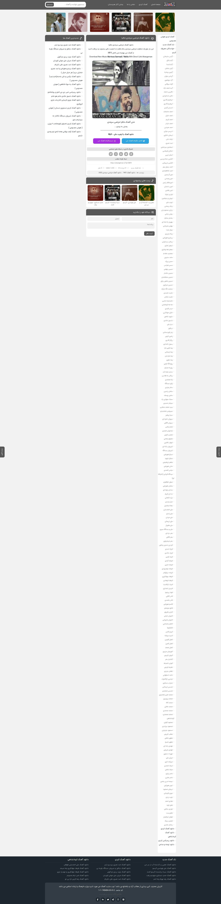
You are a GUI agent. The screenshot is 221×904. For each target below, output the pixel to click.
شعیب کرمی (168, 435)
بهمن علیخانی (168, 226)
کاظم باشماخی (168, 624)
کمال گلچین (169, 640)
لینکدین (121, 154)
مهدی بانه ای (168, 746)
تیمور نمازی (169, 245)
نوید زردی (169, 797)
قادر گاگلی (169, 596)
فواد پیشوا (169, 592)
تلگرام (111, 154)
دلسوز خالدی (168, 320)
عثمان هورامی (168, 486)
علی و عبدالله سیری (166, 529)
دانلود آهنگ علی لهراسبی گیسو (164, 868)
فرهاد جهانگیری (167, 576)
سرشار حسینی (168, 403)
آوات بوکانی (169, 84)
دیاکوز (170, 328)
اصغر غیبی (169, 155)
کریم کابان (169, 632)
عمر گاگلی (169, 537)
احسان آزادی (168, 108)
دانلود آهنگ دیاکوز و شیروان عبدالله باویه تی (113, 868)
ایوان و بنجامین (167, 198)
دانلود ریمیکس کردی (166, 840)
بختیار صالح (168, 218)
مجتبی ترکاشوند (167, 679)
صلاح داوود (169, 458)
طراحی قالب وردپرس (113, 894)
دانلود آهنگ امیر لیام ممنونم (78, 875)
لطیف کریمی (168, 667)
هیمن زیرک (169, 821)
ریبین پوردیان (168, 372)
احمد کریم (169, 119)
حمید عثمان (168, 297)
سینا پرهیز (169, 415)
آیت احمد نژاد (168, 88)
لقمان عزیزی (168, 671)
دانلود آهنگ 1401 (129, 173)
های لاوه (170, 805)
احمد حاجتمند (168, 112)
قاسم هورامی (168, 604)
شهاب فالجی (168, 443)
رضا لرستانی (169, 352)
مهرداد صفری (168, 754)
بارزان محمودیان (167, 210)
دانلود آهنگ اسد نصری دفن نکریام (68, 64)
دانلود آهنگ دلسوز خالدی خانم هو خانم (66, 96)
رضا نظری (169, 360)
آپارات (123, 899)
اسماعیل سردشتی (167, 147)
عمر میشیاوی (168, 541)
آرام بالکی (170, 60)
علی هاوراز (169, 525)
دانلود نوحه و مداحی (166, 844)
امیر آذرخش (168, 175)
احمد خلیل (169, 116)
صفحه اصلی (155, 4)
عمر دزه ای (169, 533)
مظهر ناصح (169, 742)
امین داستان (168, 187)
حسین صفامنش (167, 277)
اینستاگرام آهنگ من (105, 141)
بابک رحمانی (168, 206)
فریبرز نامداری (168, 588)
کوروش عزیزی (168, 651)
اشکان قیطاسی (168, 151)
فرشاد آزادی (169, 561)
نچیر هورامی (168, 785)
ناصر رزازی (169, 773)
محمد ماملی (168, 707)
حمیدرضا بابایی (167, 301)
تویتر (126, 154)
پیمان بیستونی (167, 242)
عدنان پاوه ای (168, 490)
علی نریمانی (169, 521)
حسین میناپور (168, 285)
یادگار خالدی (168, 825)
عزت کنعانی (169, 498)
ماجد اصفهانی (168, 675)
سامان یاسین (168, 391)
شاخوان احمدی (167, 431)
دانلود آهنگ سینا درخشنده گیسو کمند (161, 872)
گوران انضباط (168, 663)
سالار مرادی (169, 387)
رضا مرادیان (169, 356)
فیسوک (131, 154)
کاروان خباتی (168, 616)
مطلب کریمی (168, 734)
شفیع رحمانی (168, 439)
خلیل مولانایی (168, 313)
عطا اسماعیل (168, 506)
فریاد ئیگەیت (168, 584)
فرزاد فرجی (169, 557)
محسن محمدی (167, 691)
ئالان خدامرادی (168, 96)
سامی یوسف (168, 395)
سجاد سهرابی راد (167, 399)
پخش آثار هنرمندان (115, 4)
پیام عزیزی (169, 234)
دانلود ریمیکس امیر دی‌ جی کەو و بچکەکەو (64, 92)
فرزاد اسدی (169, 549)
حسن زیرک (169, 261)
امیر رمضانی (169, 179)
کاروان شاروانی (168, 620)
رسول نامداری (168, 344)
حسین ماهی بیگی (167, 281)
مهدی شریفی (168, 750)
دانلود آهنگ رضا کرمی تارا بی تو (77, 879)
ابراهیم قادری (168, 100)
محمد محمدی (168, 711)
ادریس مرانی (168, 131)
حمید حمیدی (168, 293)
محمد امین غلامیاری (166, 695)
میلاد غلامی (169, 770)
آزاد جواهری (169, 80)
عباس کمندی (168, 470)
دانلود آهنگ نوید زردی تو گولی (69, 57)
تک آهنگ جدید (136, 168)
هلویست (169, 813)
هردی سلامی (168, 809)
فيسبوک (98, 899)
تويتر (108, 899)
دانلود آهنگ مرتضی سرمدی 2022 (110, 173)
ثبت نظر (149, 233)
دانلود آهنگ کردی (167, 828)
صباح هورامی (168, 454)
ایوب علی (169, 202)
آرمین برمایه (168, 72)
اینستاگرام (118, 899)
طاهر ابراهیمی (168, 462)
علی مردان (169, 517)
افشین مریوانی (167, 163)
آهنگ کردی (143, 4)
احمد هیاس (168, 127)
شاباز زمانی (169, 427)
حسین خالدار (168, 273)
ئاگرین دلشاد (168, 92)
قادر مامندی (169, 600)
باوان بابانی (169, 214)
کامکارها (170, 628)
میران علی (169, 758)
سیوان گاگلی (168, 423)
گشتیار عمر (169, 659)
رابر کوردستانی (168, 332)
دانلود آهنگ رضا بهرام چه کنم (164, 879)
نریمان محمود (168, 789)
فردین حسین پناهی (166, 545)
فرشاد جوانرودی (167, 569)
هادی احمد (169, 801)
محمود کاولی (168, 722)
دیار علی (170, 324)
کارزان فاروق (168, 612)
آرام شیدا (169, 64)
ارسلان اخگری (168, 135)
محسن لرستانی (167, 687)
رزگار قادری (169, 340)
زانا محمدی (169, 380)
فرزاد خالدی (169, 553)
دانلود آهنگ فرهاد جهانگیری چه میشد (74, 868)
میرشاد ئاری (169, 762)
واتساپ (116, 154)
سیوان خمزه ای (167, 419)
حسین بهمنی (168, 269)
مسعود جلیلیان (167, 730)
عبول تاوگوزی (168, 482)
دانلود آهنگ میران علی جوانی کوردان (67, 60)
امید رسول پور (168, 167)
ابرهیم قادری (168, 104)
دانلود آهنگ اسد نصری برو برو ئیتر (67, 45)
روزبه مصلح (168, 368)
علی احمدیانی (168, 510)
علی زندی (169, 514)
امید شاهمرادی (167, 171)
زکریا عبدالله (169, 383)
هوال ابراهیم (168, 817)
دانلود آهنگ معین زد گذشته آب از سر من (160, 865)
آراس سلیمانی (168, 56)
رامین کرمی (169, 336)
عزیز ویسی (169, 502)
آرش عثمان (169, 68)
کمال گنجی (169, 643)
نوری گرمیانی (168, 793)
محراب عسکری (168, 683)
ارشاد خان (169, 139)
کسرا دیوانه (169, 636)
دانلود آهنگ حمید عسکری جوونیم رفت (161, 875)
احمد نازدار (169, 123)
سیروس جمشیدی (166, 411)
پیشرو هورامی (168, 238)
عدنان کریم (169, 494)
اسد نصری (169, 143)
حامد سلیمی (168, 257)
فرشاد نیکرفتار (168, 573)
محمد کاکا (169, 703)
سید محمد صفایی (166, 407)
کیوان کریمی (168, 655)
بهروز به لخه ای (167, 222)
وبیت (102, 894)
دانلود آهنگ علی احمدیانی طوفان (76, 865)
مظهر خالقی (169, 738)
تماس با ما (131, 4)
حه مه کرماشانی (167, 305)
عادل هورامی (168, 466)
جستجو (50, 4)
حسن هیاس (168, 265)
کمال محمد (169, 647)
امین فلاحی (169, 190)
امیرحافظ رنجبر (168, 183)
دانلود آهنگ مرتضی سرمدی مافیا (135, 38)
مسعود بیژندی (167, 726)
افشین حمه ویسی (166, 159)
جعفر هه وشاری (167, 249)
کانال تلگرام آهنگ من (134, 141)
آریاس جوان (168, 76)
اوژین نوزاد (169, 194)
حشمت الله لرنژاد (167, 289)
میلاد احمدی (168, 766)
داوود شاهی (168, 316)
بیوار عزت (169, 230)
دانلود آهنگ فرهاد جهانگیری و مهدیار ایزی (73, 872)
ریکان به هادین (167, 376)
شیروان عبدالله (168, 450)
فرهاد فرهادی (168, 580)
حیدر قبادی (169, 309)
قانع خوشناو (168, 608)
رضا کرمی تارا (168, 348)
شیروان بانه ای (167, 446)
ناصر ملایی (169, 777)
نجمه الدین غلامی (166, 781)
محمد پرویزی (168, 699)
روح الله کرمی (168, 364)
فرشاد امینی (169, 565)
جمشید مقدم (168, 253)
